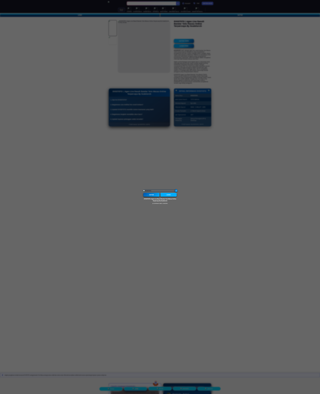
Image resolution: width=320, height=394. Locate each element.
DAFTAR (151, 195)
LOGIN (168, 195)
